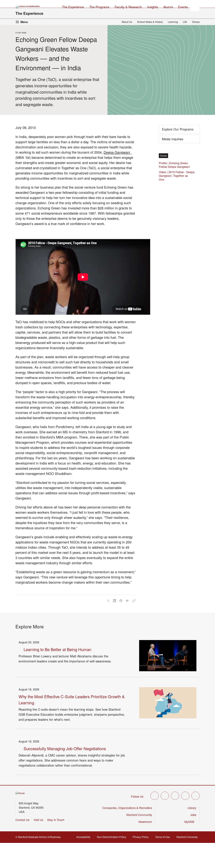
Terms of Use (163, 837)
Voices (196, 22)
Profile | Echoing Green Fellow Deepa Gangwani (175, 165)
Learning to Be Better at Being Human (57, 649)
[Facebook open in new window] (165, 796)
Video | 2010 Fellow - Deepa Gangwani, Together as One (177, 175)
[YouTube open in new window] (185, 796)
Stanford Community (139, 815)
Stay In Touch (55, 820)
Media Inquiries (172, 139)
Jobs (193, 815)
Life (185, 22)
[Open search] (195, 6)
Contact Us (22, 820)
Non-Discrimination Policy (112, 837)
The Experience (29, 13)
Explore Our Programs (177, 129)
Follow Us (137, 796)
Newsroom (145, 822)
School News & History (150, 22)
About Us (127, 22)
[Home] (20, 793)
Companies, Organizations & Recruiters (127, 808)
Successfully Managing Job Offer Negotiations (65, 748)
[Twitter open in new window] (154, 796)
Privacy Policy (141, 837)
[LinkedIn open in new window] (195, 796)
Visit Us (38, 820)
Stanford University (188, 837)
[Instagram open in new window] (175, 796)
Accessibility (84, 837)
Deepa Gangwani (118, 152)
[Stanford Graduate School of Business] (28, 7)
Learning (173, 22)
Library (192, 808)
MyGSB (190, 822)
